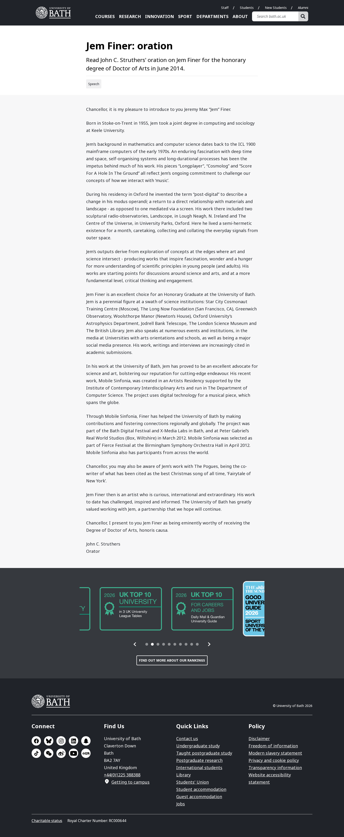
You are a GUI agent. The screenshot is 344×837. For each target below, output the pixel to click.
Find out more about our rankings (172, 660)
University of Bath (55, 12)
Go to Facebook (36, 741)
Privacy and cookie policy (274, 760)
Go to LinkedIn (73, 741)
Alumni (303, 7)
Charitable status (47, 820)
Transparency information (275, 767)
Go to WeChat (48, 753)
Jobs (180, 804)
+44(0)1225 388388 (122, 775)
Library (183, 775)
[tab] (146, 644)
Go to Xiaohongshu (86, 753)
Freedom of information (273, 746)
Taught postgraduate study (204, 753)
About (240, 16)
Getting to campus (130, 782)
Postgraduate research (199, 760)
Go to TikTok (36, 753)
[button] (135, 644)
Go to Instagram (61, 741)
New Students (276, 7)
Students (247, 7)
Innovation (159, 16)
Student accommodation (201, 789)
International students (199, 767)
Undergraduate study (198, 746)
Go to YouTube (73, 753)
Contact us (187, 738)
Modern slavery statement (275, 753)
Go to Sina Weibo (61, 753)
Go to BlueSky (48, 741)
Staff (225, 7)
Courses (105, 16)
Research (130, 16)
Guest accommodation (199, 796)
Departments (212, 16)
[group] (111, 608)
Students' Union (192, 782)
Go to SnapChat (86, 741)
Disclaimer (259, 738)
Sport (185, 16)
